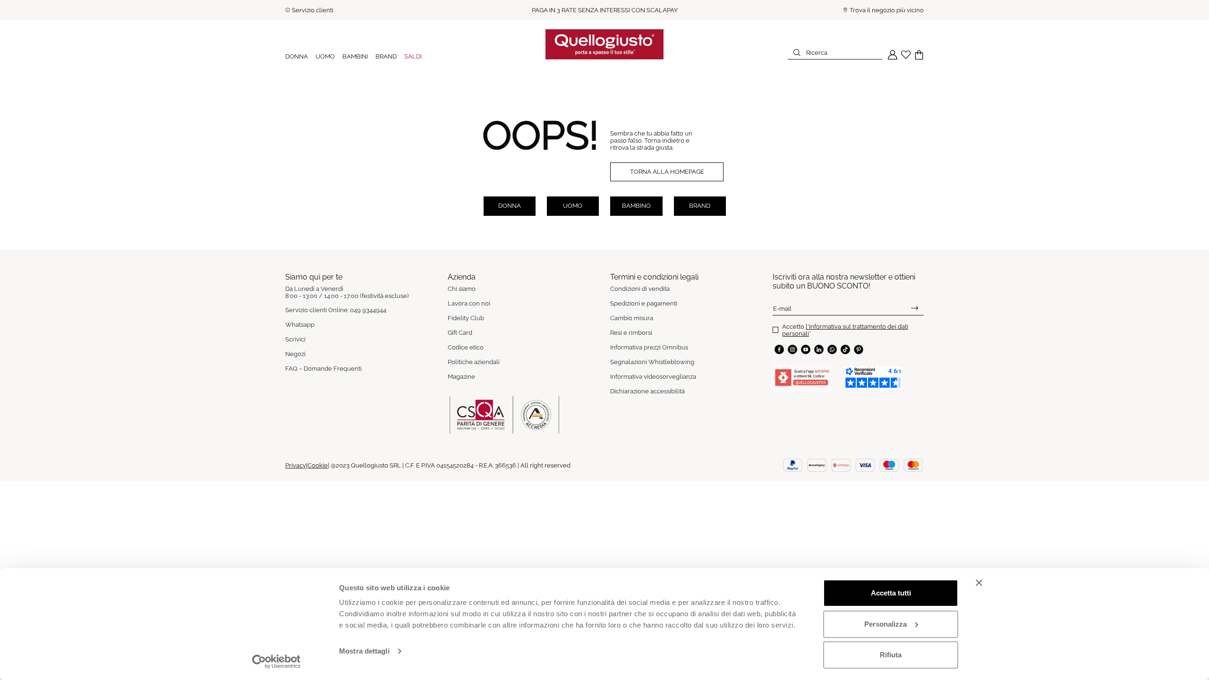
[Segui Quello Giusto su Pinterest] (858, 349)
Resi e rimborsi (631, 332)
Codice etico (466, 347)
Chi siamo (462, 288)
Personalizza (885, 624)
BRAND (386, 56)
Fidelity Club (466, 318)
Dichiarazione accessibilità (647, 391)
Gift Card (460, 332)
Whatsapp (300, 324)
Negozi (295, 353)
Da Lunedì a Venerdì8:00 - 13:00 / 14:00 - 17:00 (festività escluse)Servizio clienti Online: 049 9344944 (347, 299)
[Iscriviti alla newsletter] (914, 308)
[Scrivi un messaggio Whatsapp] (832, 349)
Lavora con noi (469, 303)
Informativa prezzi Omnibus (649, 347)
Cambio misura (631, 318)
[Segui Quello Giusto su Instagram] (792, 349)
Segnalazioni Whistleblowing (652, 362)
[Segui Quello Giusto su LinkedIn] (819, 349)
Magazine (461, 376)
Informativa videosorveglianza (653, 376)
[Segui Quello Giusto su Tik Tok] (845, 349)
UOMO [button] (325, 56)
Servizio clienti (312, 10)
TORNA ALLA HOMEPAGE (667, 171)
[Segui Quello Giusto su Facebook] (779, 349)
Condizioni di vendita (640, 288)
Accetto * (845, 330)
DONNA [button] (296, 56)
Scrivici (295, 339)
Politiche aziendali (474, 362)
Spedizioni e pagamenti (643, 303)
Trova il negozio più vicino (887, 10)
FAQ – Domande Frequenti (323, 368)
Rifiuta (891, 655)
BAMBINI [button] (355, 56)
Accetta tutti (891, 593)
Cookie (317, 465)
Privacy (295, 465)
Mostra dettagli (364, 651)
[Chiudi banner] (979, 582)
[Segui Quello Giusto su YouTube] (805, 349)
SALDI (413, 56)
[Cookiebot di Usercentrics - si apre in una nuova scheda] (276, 661)
